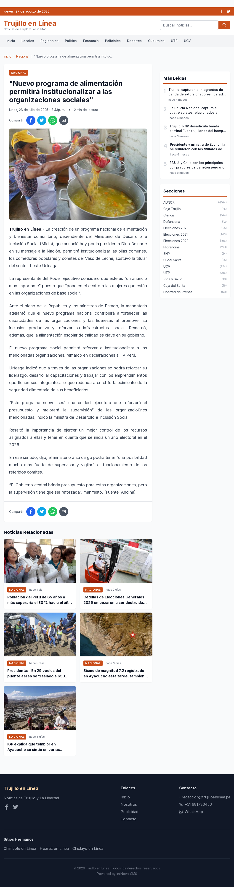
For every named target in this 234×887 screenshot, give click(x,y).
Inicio (10, 41)
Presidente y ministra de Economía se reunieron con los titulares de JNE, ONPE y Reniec (197, 146)
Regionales (49, 41)
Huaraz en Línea (54, 848)
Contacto (128, 819)
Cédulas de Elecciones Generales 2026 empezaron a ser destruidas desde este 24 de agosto (114, 600)
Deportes (134, 41)
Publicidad (129, 811)
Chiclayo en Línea (87, 848)
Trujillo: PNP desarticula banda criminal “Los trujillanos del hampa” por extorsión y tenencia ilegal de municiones (198, 128)
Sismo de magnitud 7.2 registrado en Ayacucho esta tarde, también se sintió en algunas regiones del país (113, 673)
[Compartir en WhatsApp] (52, 120)
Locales (27, 41)
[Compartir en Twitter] (41, 120)
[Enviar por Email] (63, 120)
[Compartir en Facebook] (30, 120)
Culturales (156, 41)
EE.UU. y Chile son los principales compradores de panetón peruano (197, 165)
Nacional (22, 56)
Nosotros (129, 804)
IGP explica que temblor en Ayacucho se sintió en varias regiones (33, 747)
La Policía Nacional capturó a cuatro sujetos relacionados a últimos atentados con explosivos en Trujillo (196, 110)
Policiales (113, 41)
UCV (187, 41)
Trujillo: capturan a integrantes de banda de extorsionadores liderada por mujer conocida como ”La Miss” (196, 92)
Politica (71, 41)
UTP (174, 41)
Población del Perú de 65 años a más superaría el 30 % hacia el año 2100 (39, 600)
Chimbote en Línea (20, 848)
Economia (91, 41)
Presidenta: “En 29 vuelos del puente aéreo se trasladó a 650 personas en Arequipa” (36, 673)
